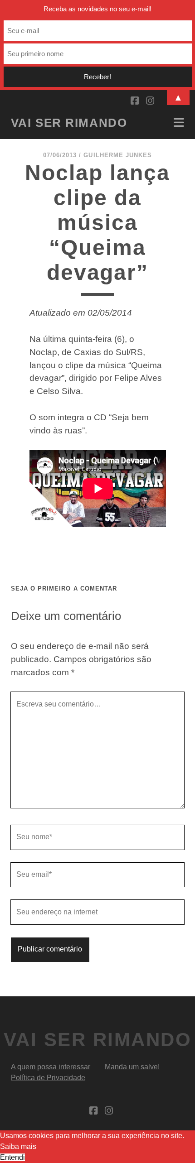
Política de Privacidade (48, 1077)
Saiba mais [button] (18, 1146)
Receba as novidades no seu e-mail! (97, 9)
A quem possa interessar (50, 1067)
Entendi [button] (12, 1157)
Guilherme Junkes (117, 155)
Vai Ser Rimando (69, 123)
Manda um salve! (132, 1067)
